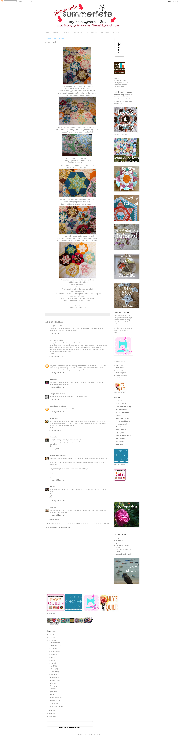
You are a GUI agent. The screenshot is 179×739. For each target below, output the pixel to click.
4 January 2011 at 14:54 (57, 373)
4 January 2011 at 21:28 (57, 480)
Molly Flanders (121, 430)
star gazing (54, 703)
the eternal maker (121, 375)
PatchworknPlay (121, 409)
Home (78, 524)
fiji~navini (119, 543)
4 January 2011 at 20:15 (57, 449)
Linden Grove (120, 401)
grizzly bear (54, 692)
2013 (51, 634)
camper (116, 103)
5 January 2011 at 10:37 (57, 515)
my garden (119, 538)
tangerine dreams (56, 697)
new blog (65, 32)
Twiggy (52, 418)
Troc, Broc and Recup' (124, 406)
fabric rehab (119, 365)
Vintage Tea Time (56, 394)
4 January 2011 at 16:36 (57, 387)
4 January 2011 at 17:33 (57, 399)
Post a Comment (53, 519)
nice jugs (53, 683)
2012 (51, 637)
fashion (122, 101)
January (53, 674)
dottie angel (120, 441)
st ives (120, 103)
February (54, 672)
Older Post (105, 524)
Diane (52, 507)
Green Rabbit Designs (123, 435)
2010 (51, 711)
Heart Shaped (120, 438)
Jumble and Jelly (122, 424)
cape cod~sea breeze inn (124, 554)
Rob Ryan (119, 444)
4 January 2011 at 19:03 (57, 430)
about (55, 32)
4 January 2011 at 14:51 (57, 356)
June (52, 660)
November (54, 645)
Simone (52, 363)
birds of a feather (55, 680)
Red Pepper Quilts (122, 418)
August (53, 654)
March (53, 669)
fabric (119, 97)
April (52, 666)
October (53, 648)
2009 (51, 713)
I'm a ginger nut (55, 686)
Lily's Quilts (120, 432)
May (52, 663)
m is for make (120, 370)
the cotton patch (121, 373)
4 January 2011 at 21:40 (57, 500)
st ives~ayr (119, 540)
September (54, 651)
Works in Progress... (123, 412)
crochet (117, 95)
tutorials (77, 32)
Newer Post (50, 524)
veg (122, 95)
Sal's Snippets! (121, 404)
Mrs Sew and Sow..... (123, 421)
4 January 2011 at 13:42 (57, 333)
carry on (53, 689)
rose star (124, 97)
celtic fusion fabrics (122, 378)
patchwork (105, 32)
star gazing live (80, 86)
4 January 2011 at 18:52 (57, 412)
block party (128, 101)
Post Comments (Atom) (62, 527)
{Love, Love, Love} (56, 406)
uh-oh (52, 694)
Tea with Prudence (56, 455)
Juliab (52, 379)
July (52, 657)
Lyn (51, 486)
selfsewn (119, 415)
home (48, 32)
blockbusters (54, 677)
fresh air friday (126, 99)
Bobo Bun (119, 427)
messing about (55, 700)
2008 (51, 716)
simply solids (120, 368)
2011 (50, 640)
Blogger (98, 734)
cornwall (116, 101)
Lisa (51, 437)
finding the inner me (56, 706)
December (54, 642)
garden (116, 32)
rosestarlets (91, 32)
